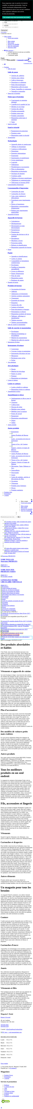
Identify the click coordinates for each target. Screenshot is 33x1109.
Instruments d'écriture (16, 345)
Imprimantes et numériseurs (20, 158)
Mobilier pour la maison (19, 411)
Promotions (15, 432)
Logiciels (14, 162)
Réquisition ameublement (19, 418)
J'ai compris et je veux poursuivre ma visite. (16, 17)
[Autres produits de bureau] (8, 588)
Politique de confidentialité (11, 1096)
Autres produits (13, 428)
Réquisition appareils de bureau (21, 247)
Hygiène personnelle (17, 111)
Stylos (13, 360)
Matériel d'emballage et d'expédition (18, 334)
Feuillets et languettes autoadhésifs (18, 268)
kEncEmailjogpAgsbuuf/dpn (14, 1029)
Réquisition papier (17, 278)
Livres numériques (17, 160)
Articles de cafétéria (17, 75)
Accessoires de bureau (18, 289)
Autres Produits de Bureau (19, 435)
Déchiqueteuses (16, 223)
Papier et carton (16, 374)
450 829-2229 (5, 1026)
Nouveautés (15, 472)
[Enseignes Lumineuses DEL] (16, 627)
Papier (10, 253)
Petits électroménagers (18, 85)
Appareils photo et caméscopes (21, 144)
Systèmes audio (16, 176)
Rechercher (4, 30)
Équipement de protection (19, 131)
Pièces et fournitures (17, 204)
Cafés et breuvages (17, 80)
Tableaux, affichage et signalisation (18, 317)
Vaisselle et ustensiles (18, 91)
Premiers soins (16, 133)
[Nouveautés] (5, 596)
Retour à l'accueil (5, 1017)
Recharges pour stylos (18, 358)
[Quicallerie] (4, 597)
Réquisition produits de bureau (21, 314)
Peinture (14, 376)
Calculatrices (15, 221)
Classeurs (14, 402)
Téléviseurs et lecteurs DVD (20, 182)
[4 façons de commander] (8, 608)
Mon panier (11, 43)
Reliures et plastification (19, 245)
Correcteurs (15, 349)
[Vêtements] (4, 604)
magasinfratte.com (16, 1032)
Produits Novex (8, 1075)
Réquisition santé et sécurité (20, 135)
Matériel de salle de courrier (20, 340)
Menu (29, 58)
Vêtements (14, 483)
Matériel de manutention (19, 338)
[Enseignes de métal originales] (5, 631)
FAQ (5, 1090)
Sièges (13, 420)
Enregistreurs (15, 230)
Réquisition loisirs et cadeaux (20, 389)
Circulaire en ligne (9, 1091)
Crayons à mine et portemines (20, 351)
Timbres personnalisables (19, 322)
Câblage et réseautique (18, 147)
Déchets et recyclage (17, 107)
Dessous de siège (16, 407)
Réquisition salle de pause (19, 87)
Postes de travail (16, 414)
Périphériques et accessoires (20, 167)
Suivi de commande (13, 46)
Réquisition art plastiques (19, 378)
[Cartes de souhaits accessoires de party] (12, 601)
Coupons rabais (8, 1093)
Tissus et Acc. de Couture (19, 444)
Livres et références (17, 271)
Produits (6, 67)
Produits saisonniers (17, 116)
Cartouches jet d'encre (18, 194)
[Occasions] (4, 602)
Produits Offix (8, 492)
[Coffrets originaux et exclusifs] (10, 635)
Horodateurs (15, 238)
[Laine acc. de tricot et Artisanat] (10, 590)
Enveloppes (15, 265)
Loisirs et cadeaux (14, 384)
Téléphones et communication (20, 180)
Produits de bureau (15, 286)
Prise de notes (15, 276)
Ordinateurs (15, 164)
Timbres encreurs (16, 320)
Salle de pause (13, 72)
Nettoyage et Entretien (16, 97)
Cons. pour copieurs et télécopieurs (18, 197)
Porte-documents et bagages (20, 309)
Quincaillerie (15, 470)
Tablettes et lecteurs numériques (21, 178)
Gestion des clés (16, 305)
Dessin (13, 369)
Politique (6, 1085)
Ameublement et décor (16, 395)
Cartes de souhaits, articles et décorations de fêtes (20, 478)
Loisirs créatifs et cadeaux (19, 387)
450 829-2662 (5, 1025)
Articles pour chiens (17, 78)
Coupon (6, 495)
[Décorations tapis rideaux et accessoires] (12, 594)
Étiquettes (14, 303)
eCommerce (13, 1068)
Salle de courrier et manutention (19, 328)
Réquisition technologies (19, 171)
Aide (5, 1088)
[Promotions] (4, 586)
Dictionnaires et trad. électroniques (18, 227)
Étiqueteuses (15, 232)
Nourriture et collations (18, 82)
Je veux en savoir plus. (8, 13)
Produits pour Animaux (18, 486)
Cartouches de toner (17, 191)
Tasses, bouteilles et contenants (21, 89)
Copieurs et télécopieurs (19, 149)
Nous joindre (4, 1063)
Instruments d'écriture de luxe (20, 353)
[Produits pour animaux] (8, 605)
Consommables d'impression (18, 188)
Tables (13, 422)
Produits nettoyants (17, 113)
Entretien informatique (18, 153)
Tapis (13, 122)
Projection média (16, 243)
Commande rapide (13, 55)
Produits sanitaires (17, 490)
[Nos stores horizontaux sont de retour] (12, 633)
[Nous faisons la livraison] (8, 610)
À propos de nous (9, 1086)
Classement (15, 298)
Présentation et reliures (18, 312)
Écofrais (6, 1094)
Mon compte (11, 41)
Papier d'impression (17, 273)
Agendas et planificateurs (19, 256)
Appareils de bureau (15, 218)
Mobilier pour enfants (18, 409)
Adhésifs (14, 291)
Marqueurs (14, 356)
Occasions (14, 481)
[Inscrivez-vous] (16, 615)
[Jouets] (3, 599)
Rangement (14, 416)
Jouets (13, 475)
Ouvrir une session (13, 38)
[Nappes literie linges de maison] (10, 593)
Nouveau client (12, 47)
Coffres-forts (15, 405)
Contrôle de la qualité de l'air (20, 104)
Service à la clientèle (13, 44)
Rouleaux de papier (17, 280)
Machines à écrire (17, 240)
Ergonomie (14, 155)
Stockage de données (18, 173)
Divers (13, 488)
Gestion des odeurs (17, 109)
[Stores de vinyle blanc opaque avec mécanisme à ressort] (16, 638)
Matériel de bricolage (18, 371)
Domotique (14, 151)
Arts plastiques (13, 366)
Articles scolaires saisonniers (20, 296)
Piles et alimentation (17, 169)
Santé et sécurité (13, 127)
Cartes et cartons (16, 259)
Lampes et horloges (17, 307)
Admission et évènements (19, 294)
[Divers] (3, 607)
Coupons (6, 1078)
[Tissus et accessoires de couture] (10, 591)
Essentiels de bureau (17, 300)
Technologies (12, 141)
